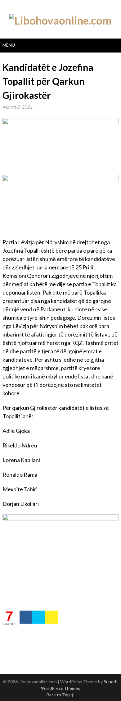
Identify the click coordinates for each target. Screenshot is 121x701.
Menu (8, 45)
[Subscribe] (51, 617)
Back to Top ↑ (60, 694)
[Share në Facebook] (26, 617)
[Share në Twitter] (38, 617)
